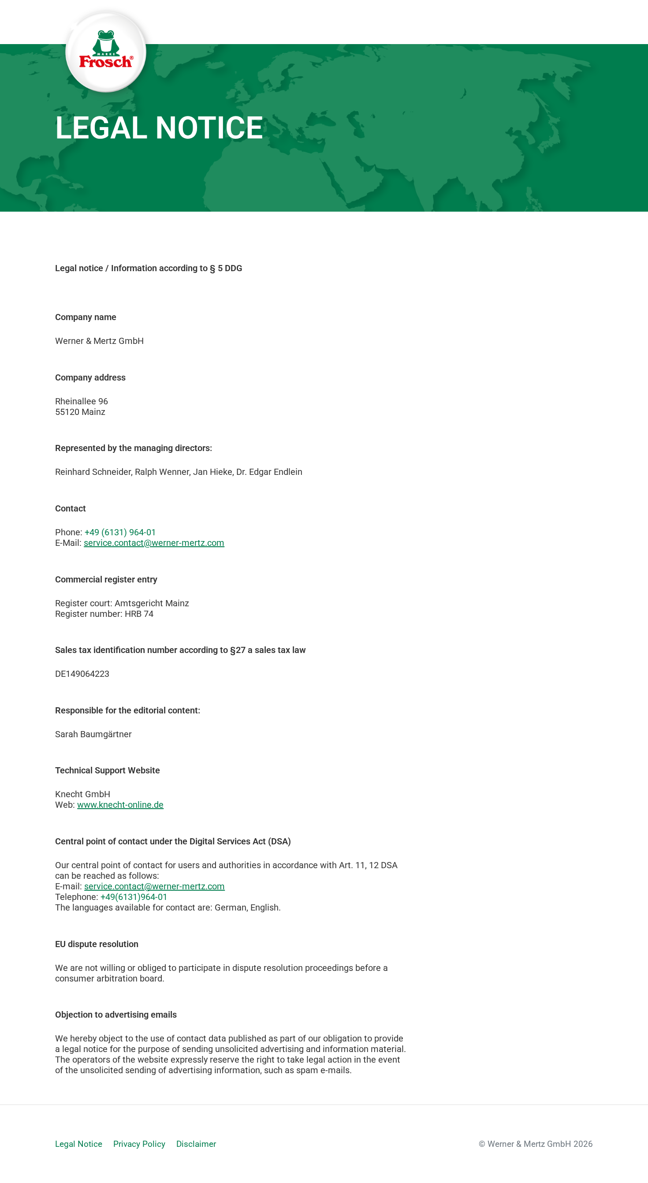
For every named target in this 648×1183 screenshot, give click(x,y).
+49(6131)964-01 (134, 897)
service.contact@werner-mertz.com (154, 542)
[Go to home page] (106, 22)
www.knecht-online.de (120, 804)
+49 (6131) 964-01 (120, 532)
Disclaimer (196, 1144)
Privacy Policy (139, 1144)
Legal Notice (78, 1144)
